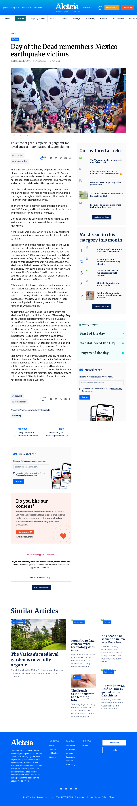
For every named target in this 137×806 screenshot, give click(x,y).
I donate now (23, 532)
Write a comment (41, 587)
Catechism (108, 672)
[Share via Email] (65, 158)
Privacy (112, 797)
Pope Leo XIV (118, 18)
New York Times (38, 298)
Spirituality (90, 18)
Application (70, 749)
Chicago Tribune (54, 349)
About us (49, 797)
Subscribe (110, 7)
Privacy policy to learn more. (26, 475)
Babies (76, 677)
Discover (54, 18)
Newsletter (70, 746)
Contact (90, 797)
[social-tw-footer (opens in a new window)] (71, 788)
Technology (78, 622)
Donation (69, 761)
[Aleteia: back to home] (67, 6)
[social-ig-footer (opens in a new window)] (76, 788)
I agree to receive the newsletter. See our (30, 474)
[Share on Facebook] (51, 158)
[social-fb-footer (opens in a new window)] (66, 788)
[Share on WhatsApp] (70, 158)
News (65, 18)
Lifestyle (76, 18)
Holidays (103, 18)
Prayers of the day (94, 353)
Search (39, 7)
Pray (19, 18)
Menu (7, 18)
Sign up (19, 481)
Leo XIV (107, 622)
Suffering (16, 415)
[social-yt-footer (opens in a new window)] (61, 788)
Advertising (70, 764)
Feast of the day (92, 333)
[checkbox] (14, 473)
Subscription (71, 757)
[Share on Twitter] (61, 158)
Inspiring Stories (38, 18)
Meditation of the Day (97, 343)
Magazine (69, 753)
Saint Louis (76, 12)
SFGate (26, 369)
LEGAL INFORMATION (64, 797)
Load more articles (101, 217)
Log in (100, 7)
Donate (126, 7)
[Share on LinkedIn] (56, 158)
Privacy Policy (100, 797)
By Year (85, 746)
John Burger (40, 61)
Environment (18, 622)
